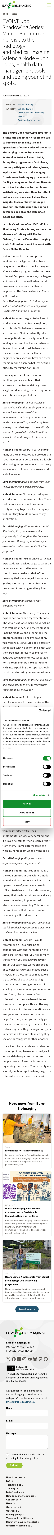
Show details (39, 795)
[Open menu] (49, 4)
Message (11, 1433)
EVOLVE (21, 116)
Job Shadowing (25, 108)
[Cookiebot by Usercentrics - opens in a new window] (39, 711)
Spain (33, 104)
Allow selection (27, 813)
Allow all (27, 804)
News (14, 13)
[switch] (47, 767)
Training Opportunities (29, 120)
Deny (27, 822)
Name (9, 1408)
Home (5, 13)
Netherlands (24, 104)
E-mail (9, 1420)
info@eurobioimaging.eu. (20, 1401)
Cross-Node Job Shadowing (31, 112)
